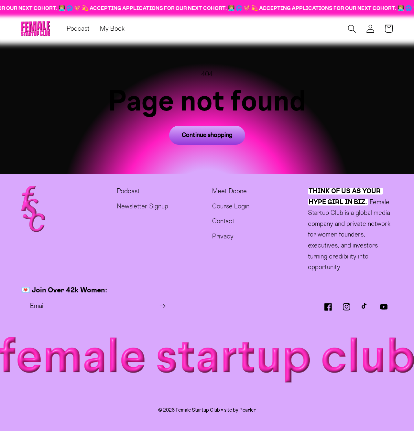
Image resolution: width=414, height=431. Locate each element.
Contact (223, 221)
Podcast (128, 191)
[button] (352, 28)
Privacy (223, 236)
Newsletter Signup (142, 206)
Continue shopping (207, 135)
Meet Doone (229, 191)
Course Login (230, 206)
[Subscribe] (162, 306)
